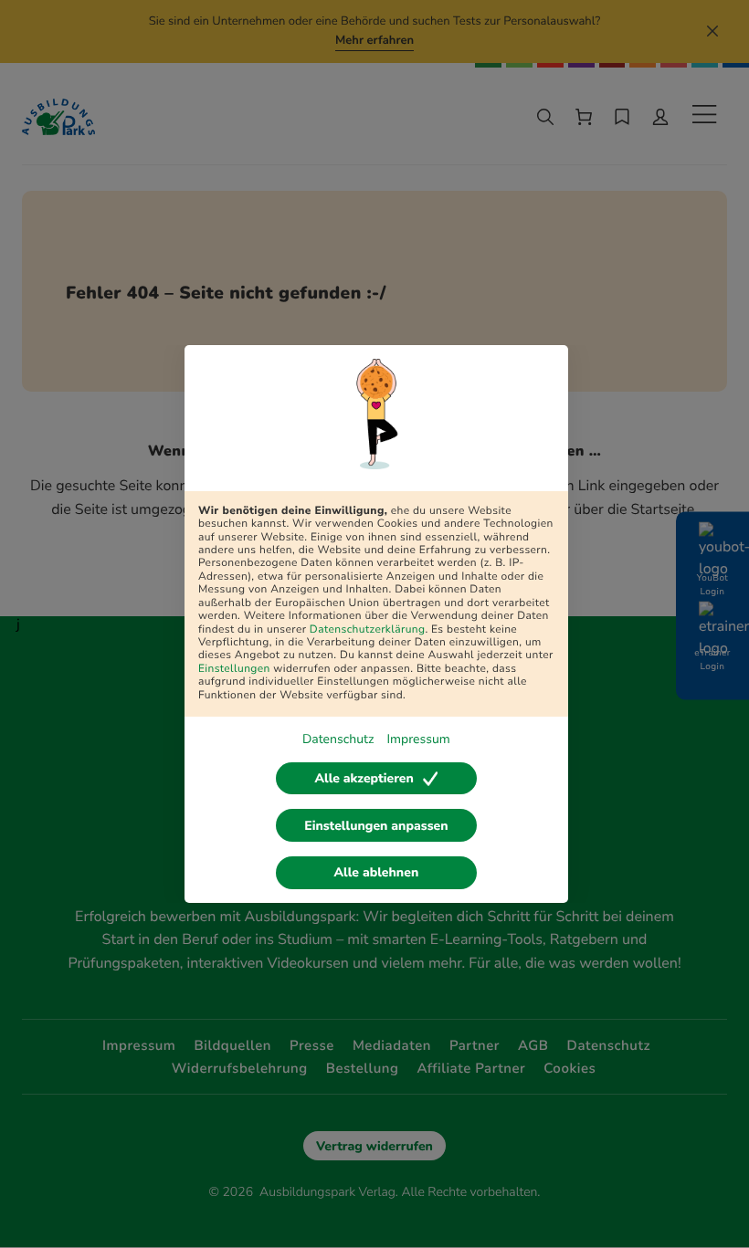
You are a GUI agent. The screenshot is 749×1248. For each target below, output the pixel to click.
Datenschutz (338, 739)
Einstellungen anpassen (376, 825)
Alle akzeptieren (363, 778)
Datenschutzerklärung (368, 630)
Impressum (417, 739)
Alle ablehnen (376, 872)
